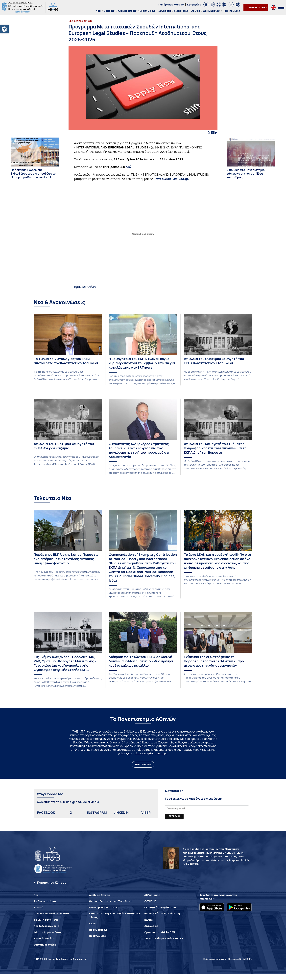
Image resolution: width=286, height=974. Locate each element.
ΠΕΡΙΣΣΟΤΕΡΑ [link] (143, 764)
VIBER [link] (146, 812)
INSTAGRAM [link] (97, 812)
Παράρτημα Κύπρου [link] (171, 4)
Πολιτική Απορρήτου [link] (214, 958)
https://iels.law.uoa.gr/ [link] (172, 179)
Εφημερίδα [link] (194, 4)
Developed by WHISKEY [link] (240, 958)
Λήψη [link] (92, 287)
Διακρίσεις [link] (181, 11)
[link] (4, 29)
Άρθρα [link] (195, 11)
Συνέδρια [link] (164, 11)
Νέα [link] (98, 11)
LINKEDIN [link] (121, 812)
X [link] (71, 812)
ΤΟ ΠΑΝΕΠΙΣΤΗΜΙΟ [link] (256, 7)
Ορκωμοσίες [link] (211, 11)
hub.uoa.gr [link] (206, 898)
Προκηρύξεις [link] (231, 11)
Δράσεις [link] (109, 11)
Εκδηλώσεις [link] (147, 11)
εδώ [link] (129, 167)
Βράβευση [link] (81, 287)
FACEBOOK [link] (46, 812)
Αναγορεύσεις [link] (127, 11)
